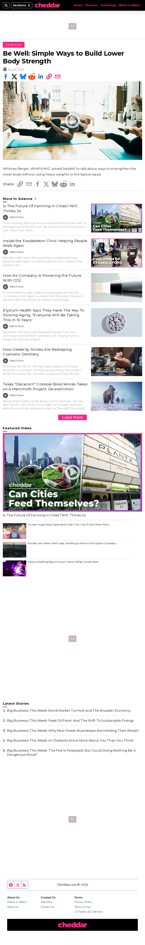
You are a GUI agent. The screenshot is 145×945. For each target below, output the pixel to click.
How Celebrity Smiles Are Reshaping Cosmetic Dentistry (37, 351)
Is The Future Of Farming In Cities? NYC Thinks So (40, 208)
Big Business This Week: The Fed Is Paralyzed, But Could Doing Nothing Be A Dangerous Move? (71, 752)
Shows (78, 5)
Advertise (46, 902)
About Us (13, 906)
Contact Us (48, 906)
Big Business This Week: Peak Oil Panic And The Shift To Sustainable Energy (70, 720)
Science (14, 45)
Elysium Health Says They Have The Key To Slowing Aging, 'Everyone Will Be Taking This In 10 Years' (43, 315)
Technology (108, 5)
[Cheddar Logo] (47, 5)
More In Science (18, 199)
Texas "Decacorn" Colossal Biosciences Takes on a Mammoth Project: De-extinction (45, 386)
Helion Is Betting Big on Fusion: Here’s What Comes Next (63, 561)
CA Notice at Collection (88, 911)
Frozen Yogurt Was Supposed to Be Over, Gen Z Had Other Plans (68, 524)
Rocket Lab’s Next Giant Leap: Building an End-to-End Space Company (72, 543)
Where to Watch (129, 5)
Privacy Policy (83, 902)
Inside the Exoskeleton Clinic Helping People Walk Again (45, 243)
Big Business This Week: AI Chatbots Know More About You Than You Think (70, 740)
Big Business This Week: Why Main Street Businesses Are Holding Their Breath (73, 730)
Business (92, 5)
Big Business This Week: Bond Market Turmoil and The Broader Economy (68, 710)
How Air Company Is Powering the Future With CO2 (42, 277)
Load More (72, 417)
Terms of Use (82, 906)
